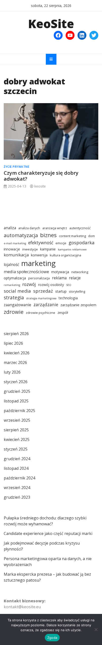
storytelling (77, 291)
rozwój (29, 284)
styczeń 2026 (15, 381)
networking (79, 272)
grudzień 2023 (17, 497)
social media (17, 291)
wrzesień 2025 (17, 420)
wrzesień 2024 (17, 487)
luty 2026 (12, 372)
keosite (40, 186)
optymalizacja (15, 278)
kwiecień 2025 (16, 439)
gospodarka (82, 242)
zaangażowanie (17, 304)
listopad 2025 (16, 401)
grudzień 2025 (17, 391)
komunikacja (16, 255)
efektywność (40, 243)
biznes (48, 235)
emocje (60, 243)
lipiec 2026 (13, 343)
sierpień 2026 (16, 333)
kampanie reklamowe (72, 249)
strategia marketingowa (41, 298)
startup (61, 291)
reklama (59, 278)
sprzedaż (43, 291)
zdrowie (14, 311)
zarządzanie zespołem (78, 305)
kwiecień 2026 (16, 353)
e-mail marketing (15, 243)
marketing (38, 263)
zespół (62, 312)
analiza (10, 227)
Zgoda (52, 638)
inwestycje (30, 249)
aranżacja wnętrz (54, 228)
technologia (68, 298)
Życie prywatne (16, 167)
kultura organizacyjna (65, 255)
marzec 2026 (15, 362)
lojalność (11, 264)
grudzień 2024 (17, 458)
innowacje (12, 249)
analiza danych (29, 228)
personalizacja (39, 278)
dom (91, 236)
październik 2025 (19, 410)
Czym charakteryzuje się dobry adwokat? (41, 176)
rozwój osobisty (51, 284)
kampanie (48, 249)
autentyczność (80, 228)
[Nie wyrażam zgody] (95, 629)
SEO (68, 285)
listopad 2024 (16, 468)
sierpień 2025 (16, 430)
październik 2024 (19, 478)
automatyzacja (21, 235)
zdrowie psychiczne (40, 313)
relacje (75, 278)
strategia (14, 297)
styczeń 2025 (15, 449)
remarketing (12, 285)
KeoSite (51, 24)
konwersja (39, 255)
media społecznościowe (26, 271)
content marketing (72, 236)
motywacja (60, 271)
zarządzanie (45, 304)
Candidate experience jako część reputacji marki (48, 533)
